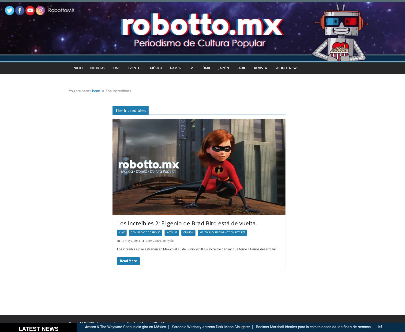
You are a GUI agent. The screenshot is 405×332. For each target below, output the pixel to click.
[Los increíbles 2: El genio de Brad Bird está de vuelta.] (198, 167)
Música (156, 68)
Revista (260, 68)
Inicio (78, 68)
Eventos (135, 68)
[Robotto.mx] (202, 3)
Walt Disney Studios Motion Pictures (222, 232)
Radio (241, 68)
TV (191, 68)
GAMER (175, 68)
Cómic (205, 68)
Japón (224, 68)
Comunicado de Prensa (145, 232)
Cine (116, 68)
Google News (286, 68)
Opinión (188, 232)
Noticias (97, 68)
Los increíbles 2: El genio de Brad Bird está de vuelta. (187, 223)
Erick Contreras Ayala (160, 240)
